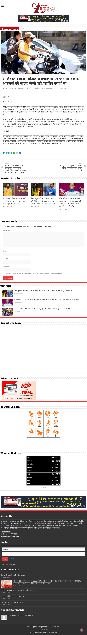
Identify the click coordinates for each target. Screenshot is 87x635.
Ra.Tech (57, 627)
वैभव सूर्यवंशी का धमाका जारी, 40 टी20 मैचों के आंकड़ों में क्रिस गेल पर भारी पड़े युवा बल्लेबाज (43, 201)
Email (5, 258)
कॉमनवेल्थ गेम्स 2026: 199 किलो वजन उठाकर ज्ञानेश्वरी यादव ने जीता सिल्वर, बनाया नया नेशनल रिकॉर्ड (46, 300)
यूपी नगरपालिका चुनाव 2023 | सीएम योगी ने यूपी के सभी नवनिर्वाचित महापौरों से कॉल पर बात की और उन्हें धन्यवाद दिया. (16, 168)
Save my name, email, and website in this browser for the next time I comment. (34, 274)
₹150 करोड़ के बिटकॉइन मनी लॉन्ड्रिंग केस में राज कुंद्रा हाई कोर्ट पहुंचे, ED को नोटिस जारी (14, 201)
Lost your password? (9, 564)
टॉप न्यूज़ (31, 88)
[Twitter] (42, 629)
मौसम (44, 487)
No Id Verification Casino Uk (12, 596)
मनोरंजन (37, 88)
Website (6, 266)
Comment (7, 230)
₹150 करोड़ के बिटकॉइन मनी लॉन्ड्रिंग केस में (32, 28)
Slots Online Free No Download (14, 575)
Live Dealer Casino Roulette (12, 602)
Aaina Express (32, 627)
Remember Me (18, 559)
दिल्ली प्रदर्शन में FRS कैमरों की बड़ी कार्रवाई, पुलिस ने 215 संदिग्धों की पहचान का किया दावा (42, 309)
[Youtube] (44, 629)
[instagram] (47, 629)
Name (5, 251)
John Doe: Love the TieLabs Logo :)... (21, 615)
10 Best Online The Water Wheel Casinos (18, 590)
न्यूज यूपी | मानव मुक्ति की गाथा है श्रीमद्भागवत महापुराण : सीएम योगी (70, 167)
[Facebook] (40, 629)
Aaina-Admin (9, 88)
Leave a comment (49, 88)
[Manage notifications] (81, 630)
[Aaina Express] (43, 7)
